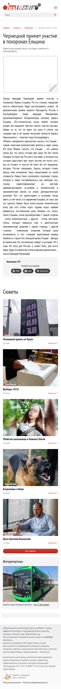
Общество (29, 28)
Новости (16, 28)
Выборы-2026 (11, 389)
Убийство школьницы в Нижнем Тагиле (24, 439)
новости (6, 631)
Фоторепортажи (13, 561)
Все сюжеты (30, 550)
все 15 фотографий (41, 604)
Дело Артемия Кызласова (17, 538)
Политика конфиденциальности (35, 682)
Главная (6, 28)
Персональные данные (12, 682)
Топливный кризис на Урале (18, 339)
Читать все (52, 343)
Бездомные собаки (13, 489)
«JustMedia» (48, 637)
